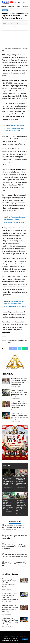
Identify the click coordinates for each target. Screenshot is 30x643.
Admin (4, 26)
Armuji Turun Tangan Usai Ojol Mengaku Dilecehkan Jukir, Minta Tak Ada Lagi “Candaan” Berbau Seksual (15, 546)
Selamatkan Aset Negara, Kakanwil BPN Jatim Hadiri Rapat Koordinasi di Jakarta (21, 481)
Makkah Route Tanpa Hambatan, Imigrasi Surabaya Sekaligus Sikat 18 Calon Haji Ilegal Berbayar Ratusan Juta (21, 505)
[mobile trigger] (27, 2)
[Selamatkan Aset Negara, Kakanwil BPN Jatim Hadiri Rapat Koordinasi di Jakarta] (21, 473)
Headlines (4, 10)
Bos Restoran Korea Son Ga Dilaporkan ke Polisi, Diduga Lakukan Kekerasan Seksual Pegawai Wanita (15, 537)
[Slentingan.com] (9, 2)
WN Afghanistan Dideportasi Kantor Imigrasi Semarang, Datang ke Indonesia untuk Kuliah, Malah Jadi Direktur (14, 527)
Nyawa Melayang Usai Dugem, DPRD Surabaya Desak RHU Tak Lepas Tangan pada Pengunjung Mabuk (9, 583)
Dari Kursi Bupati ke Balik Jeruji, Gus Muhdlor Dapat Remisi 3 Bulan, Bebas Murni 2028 (14, 564)
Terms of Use (15, 640)
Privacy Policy (6, 640)
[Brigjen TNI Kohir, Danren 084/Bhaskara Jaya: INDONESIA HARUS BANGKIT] (8, 473)
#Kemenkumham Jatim (14, 340)
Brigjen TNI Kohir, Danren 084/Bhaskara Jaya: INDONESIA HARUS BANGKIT (8, 481)
